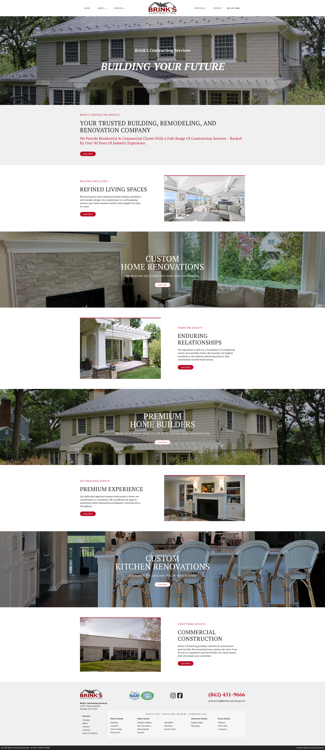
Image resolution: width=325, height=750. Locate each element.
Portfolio (199, 8)
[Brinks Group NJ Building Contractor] (162, 13)
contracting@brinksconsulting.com (226, 700)
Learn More (88, 154)
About (102, 8)
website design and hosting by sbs (310, 747)
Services (119, 8)
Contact (217, 8)
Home (87, 8)
